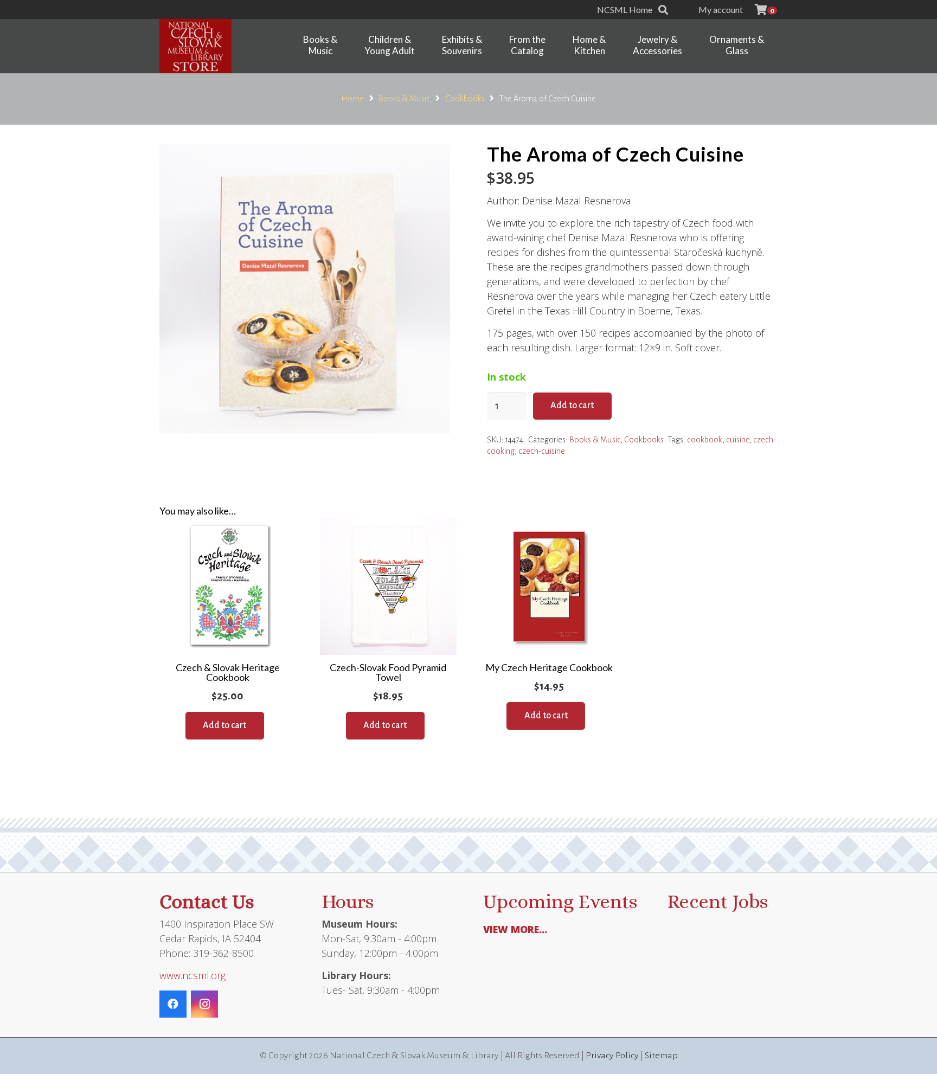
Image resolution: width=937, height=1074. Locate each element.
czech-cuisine (541, 451)
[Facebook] (173, 1004)
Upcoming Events (560, 901)
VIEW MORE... (515, 929)
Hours (348, 901)
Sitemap (661, 1055)
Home (352, 98)
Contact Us (206, 901)
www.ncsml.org (192, 975)
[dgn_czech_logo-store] (195, 46)
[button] (663, 10)
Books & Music (404, 98)
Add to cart (572, 405)
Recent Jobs (717, 901)
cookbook (704, 439)
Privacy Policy (612, 1055)
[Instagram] (204, 1004)
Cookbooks (465, 98)
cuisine (737, 439)
